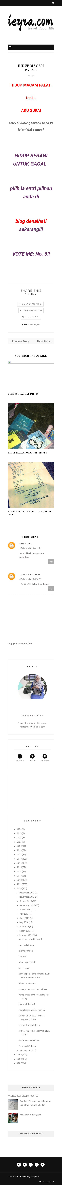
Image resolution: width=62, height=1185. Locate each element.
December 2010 (26, 893)
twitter (32, 760)
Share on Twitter (33, 311)
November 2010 (26, 897)
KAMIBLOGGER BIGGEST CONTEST (24, 1096)
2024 (19, 829)
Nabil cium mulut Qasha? (31, 1115)
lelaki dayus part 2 (27, 962)
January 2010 (25, 1050)
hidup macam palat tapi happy (27, 452)
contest (33, 324)
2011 (19, 884)
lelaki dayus (24, 968)
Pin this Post (33, 317)
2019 (19, 850)
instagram (45, 760)
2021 (19, 842)
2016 (19, 863)
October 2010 (25, 901)
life (38, 324)
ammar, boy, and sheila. (29, 1025)
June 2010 (24, 918)
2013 (19, 876)
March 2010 (24, 931)
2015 (19, 867)
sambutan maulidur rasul (30, 939)
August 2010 (25, 910)
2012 (19, 880)
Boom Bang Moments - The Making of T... (30, 513)
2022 (19, 837)
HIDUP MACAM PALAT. (29, 1040)
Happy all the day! (27, 1004)
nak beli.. (23, 956)
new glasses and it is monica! (32, 1010)
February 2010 (26, 935)
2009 (19, 1055)
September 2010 (27, 905)
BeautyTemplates (32, 1176)
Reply (51, 562)
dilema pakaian (26, 951)
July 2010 (23, 914)
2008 (19, 1059)
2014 (19, 871)
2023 (19, 833)
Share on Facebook (32, 304)
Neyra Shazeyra (30, 574)
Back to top (45, 1181)
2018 (19, 854)
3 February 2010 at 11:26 (30, 548)
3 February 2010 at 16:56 (30, 579)
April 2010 (24, 926)
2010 (19, 888)
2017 (19, 859)
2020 (19, 846)
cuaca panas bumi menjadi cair (33, 989)
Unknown (25, 543)
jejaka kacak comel (27, 983)
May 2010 (23, 922)
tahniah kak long (26, 945)
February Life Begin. (28, 1046)
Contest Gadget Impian (23, 393)
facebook (20, 760)
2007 (19, 1063)
